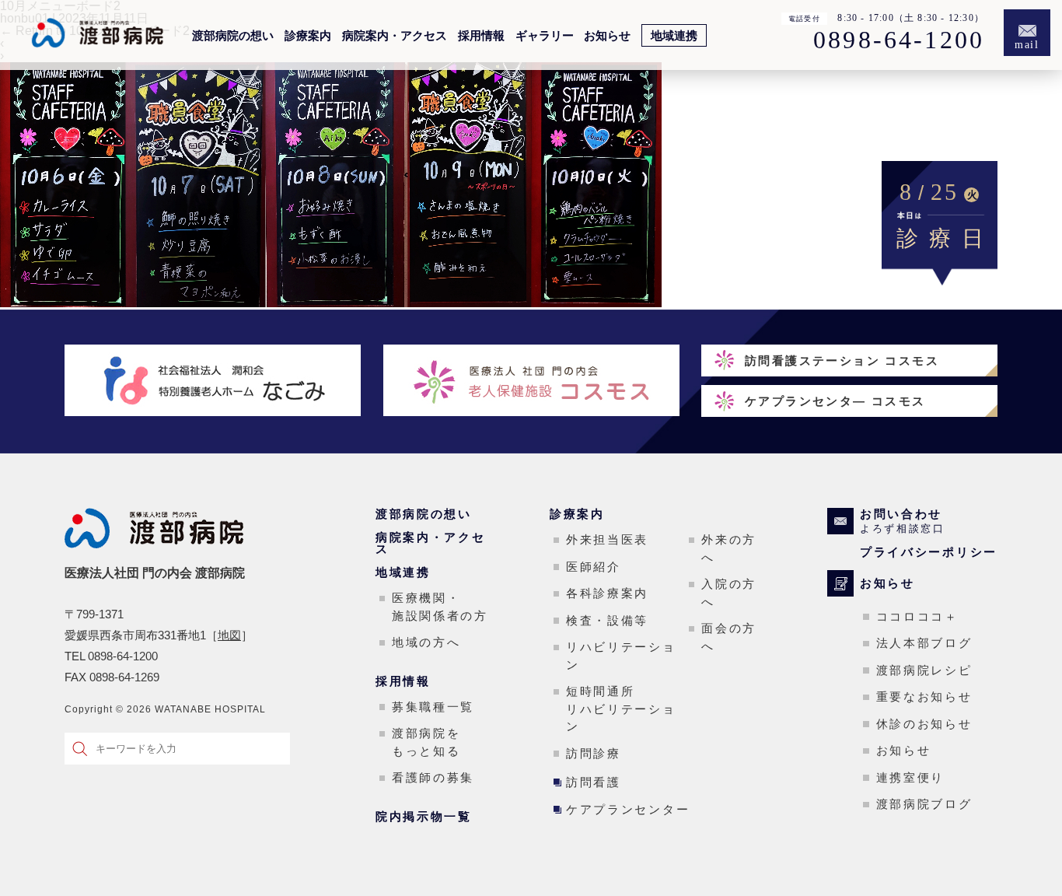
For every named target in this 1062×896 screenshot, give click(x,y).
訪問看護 (593, 782)
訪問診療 (593, 753)
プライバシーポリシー (928, 552)
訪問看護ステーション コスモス (842, 360)
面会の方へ (728, 637)
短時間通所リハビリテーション (621, 708)
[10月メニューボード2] (331, 303)
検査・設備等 (607, 620)
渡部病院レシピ (924, 670)
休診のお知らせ (924, 723)
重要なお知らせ (924, 696)
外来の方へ (728, 548)
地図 (229, 635)
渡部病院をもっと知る (426, 742)
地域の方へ (426, 642)
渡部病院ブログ (924, 803)
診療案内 (308, 35)
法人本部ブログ (924, 642)
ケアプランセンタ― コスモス (835, 401)
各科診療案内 (607, 593)
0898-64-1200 (898, 40)
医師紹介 (593, 566)
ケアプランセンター (628, 809)
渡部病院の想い (233, 35)
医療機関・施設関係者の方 (440, 606)
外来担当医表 (607, 539)
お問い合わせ (902, 521)
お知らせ (607, 35)
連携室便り (910, 777)
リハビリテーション (621, 655)
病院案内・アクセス (394, 35)
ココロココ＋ (917, 616)
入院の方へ (728, 592)
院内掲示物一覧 (424, 816)
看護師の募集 (433, 777)
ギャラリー (544, 35)
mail (1027, 45)
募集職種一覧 (433, 706)
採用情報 (481, 35)
